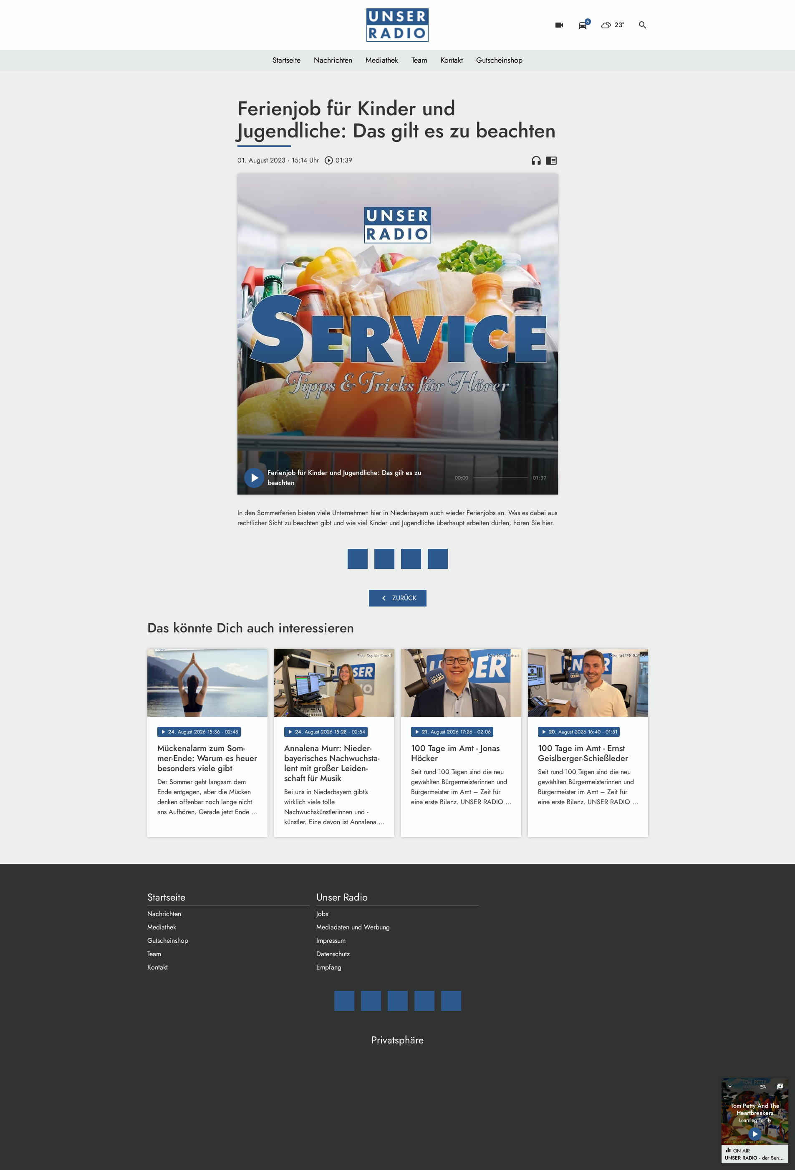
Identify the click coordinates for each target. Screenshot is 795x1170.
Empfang (328, 967)
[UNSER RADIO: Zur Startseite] (397, 25)
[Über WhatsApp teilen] (411, 559)
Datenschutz (333, 954)
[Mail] (155, 25)
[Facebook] (172, 25)
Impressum (331, 940)
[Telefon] (205, 25)
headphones (536, 160)
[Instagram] (189, 25)
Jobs (322, 914)
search (643, 25)
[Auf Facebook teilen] (358, 559)
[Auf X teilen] (384, 559)
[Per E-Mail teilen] (438, 559)
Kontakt (452, 60)
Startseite (286, 60)
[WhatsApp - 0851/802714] (222, 25)
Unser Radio (342, 897)
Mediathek (382, 60)
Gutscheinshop (499, 60)
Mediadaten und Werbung (353, 927)
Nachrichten (333, 60)
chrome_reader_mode (551, 160)
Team (419, 60)
